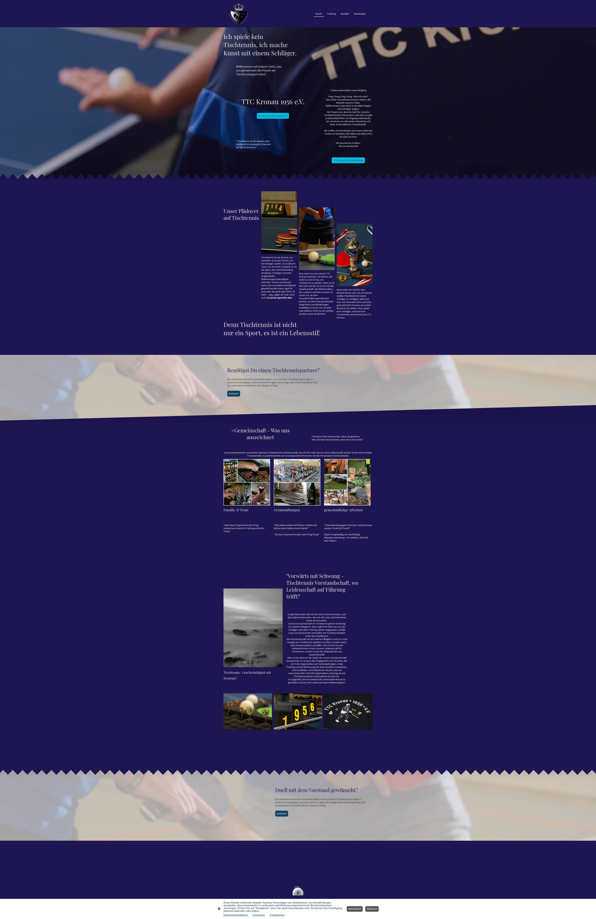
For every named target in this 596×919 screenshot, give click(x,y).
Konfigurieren (277, 915)
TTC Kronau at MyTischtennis (348, 160)
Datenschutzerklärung (236, 915)
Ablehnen (372, 909)
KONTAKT (234, 393)
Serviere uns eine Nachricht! (273, 115)
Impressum (259, 915)
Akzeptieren (354, 909)
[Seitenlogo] (239, 13)
